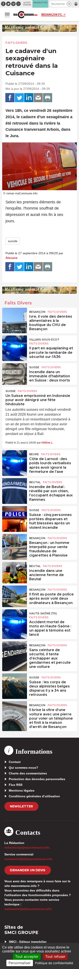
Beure (34, 454)
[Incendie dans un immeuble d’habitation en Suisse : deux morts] (14, 373)
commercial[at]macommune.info (28, 859)
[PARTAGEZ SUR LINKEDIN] (28, 97)
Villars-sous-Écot (44, 339)
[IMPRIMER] (47, 97)
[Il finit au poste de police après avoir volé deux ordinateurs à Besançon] (14, 595)
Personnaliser (20, 963)
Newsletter (21, 806)
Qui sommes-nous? (23, 767)
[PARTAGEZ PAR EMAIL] (38, 97)
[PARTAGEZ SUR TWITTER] (19, 97)
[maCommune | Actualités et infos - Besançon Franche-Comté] (25, 14)
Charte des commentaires (28, 773)
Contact (15, 762)
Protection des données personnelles (37, 779)
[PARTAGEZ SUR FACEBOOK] (9, 97)
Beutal (35, 482)
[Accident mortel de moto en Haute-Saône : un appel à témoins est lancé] (14, 619)
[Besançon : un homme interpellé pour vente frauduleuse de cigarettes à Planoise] (14, 544)
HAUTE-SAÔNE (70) (43, 613)
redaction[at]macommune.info (27, 847)
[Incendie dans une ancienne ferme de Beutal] (14, 572)
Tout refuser (55, 956)
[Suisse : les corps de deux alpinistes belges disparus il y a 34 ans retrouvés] (14, 683)
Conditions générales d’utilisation (34, 796)
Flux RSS (15, 785)
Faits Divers (16, 43)
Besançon (37, 311)
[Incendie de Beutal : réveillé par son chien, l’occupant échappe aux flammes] (14, 488)
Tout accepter (26, 956)
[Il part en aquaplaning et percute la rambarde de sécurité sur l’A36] (14, 345)
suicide (13, 241)
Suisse (34, 367)
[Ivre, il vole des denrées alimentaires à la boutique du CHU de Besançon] (14, 318)
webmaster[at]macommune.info (28, 909)
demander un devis (27, 870)
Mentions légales (21, 790)
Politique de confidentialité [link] (54, 963)
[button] (69, 4)
